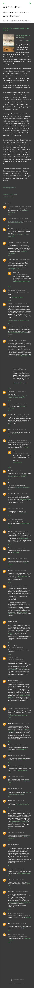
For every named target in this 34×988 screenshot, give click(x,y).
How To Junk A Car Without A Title (18, 320)
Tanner (10, 440)
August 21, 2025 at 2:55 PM (19, 570)
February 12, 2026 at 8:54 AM (19, 745)
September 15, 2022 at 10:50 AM (23, 206)
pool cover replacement (23, 487)
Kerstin (10, 404)
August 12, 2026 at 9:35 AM (19, 934)
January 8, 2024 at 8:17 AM (23, 327)
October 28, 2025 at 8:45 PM (16, 623)
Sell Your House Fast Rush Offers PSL (19, 793)
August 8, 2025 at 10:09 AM (19, 548)
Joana (10, 290)
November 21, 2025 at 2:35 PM (16, 682)
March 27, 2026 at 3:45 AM (17, 776)
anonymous (11, 327)
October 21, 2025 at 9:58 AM (19, 586)
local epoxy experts (25, 499)
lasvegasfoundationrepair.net (21, 281)
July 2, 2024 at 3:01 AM (20, 391)
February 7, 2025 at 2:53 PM (21, 453)
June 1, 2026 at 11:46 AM (18, 800)
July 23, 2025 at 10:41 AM (18, 508)
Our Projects (11, 20)
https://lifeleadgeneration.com (17, 270)
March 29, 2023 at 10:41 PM (21, 242)
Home (4, 20)
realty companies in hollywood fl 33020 (19, 902)
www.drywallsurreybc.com (15, 222)
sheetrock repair (23, 576)
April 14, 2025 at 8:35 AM (18, 483)
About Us (27, 20)
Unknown (11, 206)
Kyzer (10, 869)
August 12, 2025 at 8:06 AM (20, 558)
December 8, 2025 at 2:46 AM (22, 708)
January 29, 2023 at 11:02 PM (21, 229)
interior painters (22, 770)
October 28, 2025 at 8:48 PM (16, 647)
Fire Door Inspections (22, 804)
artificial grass (22, 749)
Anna (9, 483)
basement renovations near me (19, 421)
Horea (10, 304)
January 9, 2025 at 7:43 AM (23, 414)
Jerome (10, 723)
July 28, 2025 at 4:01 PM (21, 531)
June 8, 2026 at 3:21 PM (25, 811)
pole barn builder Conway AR (18, 821)
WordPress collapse (17, 297)
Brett (9, 429)
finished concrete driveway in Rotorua (17, 475)
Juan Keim (11, 531)
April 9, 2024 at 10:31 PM (20, 369)
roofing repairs (23, 538)
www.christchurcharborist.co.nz (17, 332)
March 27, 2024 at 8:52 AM (20, 274)
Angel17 (10, 229)
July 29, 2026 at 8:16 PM (22, 891)
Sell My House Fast (14, 844)
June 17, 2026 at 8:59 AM (15, 846)
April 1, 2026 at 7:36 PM (14, 790)
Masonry (28, 917)
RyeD (10, 519)
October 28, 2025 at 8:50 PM (16, 659)
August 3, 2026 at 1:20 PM (18, 913)
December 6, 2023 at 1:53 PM (19, 290)
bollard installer (17, 462)
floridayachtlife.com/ (24, 356)
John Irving (21, 38)
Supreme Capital (13, 621)
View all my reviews (9, 187)
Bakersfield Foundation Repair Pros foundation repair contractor (18, 396)
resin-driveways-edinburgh (18, 267)
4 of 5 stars (27, 40)
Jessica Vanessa (13, 680)
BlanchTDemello (13, 811)
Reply (9, 214)
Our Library (20, 20)
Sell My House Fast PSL (15, 788)
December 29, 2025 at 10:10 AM (21, 723)
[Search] (30, 3)
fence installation (23, 513)
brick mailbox (17, 434)
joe (9, 776)
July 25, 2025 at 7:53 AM (18, 519)
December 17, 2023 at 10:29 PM (20, 303)
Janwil (10, 471)
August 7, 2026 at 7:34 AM (19, 923)
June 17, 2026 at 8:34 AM (18, 832)
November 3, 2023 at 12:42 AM (22, 259)
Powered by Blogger (18, 979)
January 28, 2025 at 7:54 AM (20, 440)
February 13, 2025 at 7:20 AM (19, 471)
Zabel (9, 548)
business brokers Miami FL (17, 668)
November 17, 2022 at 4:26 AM (20, 218)
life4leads (11, 259)
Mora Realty (11, 891)
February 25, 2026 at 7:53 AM (20, 755)
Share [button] (15, 194)
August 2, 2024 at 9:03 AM (20, 404)
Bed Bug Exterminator (24, 873)
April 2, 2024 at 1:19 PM (20, 340)
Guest (10, 218)
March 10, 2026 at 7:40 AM (19, 766)
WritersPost (12, 7)
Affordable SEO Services (20, 383)
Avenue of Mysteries (23, 35)
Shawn (10, 755)
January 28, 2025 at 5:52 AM (19, 429)
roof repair (16, 552)
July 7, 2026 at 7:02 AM (18, 879)
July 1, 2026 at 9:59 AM (18, 869)
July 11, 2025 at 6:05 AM (22, 493)
